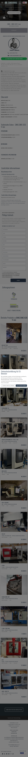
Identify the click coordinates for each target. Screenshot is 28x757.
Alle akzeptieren (21, 385)
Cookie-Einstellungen (8, 385)
